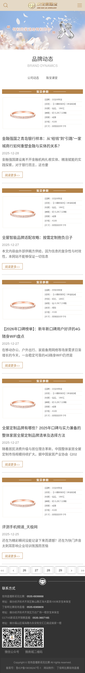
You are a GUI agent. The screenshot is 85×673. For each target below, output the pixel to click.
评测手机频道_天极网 (20, 526)
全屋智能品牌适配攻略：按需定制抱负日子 (37, 237)
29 (60, 570)
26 (24, 570)
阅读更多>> (12, 175)
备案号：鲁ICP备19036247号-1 (23, 668)
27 (36, 570)
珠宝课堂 (52, 78)
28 (48, 570)
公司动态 (33, 78)
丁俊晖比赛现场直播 (68, 668)
